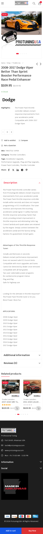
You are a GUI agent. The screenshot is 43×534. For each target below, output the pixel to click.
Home (3, 63)
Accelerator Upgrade (14, 159)
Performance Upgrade (10, 162)
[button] (15, 414)
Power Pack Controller (10, 165)
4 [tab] (24, 53)
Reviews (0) (10, 363)
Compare (24, 140)
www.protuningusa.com (14, 450)
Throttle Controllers (17, 63)
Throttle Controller (27, 165)
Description (10, 182)
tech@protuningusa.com (14, 445)
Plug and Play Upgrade (30, 162)
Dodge (8, 100)
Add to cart (11, 531)
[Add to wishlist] (18, 382)
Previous (3, 33)
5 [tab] (26, 53)
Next (39, 33)
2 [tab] (20, 53)
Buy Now (32, 531)
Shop (8, 63)
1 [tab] (17, 53)
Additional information (17, 355)
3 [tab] (22, 53)
